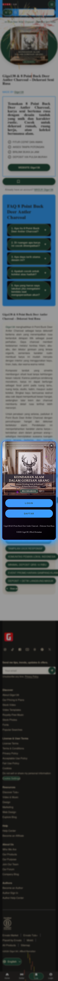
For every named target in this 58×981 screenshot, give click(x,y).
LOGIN (29, 503)
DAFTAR (29, 513)
